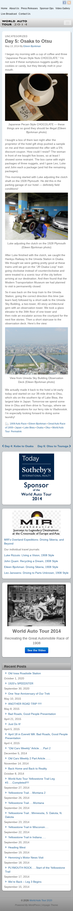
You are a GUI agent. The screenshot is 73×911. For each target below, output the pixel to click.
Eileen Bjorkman (32, 46)
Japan (18, 427)
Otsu (47, 427)
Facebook (64, 2)
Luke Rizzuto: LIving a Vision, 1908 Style (29, 555)
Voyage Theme (50, 905)
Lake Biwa (29, 427)
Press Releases (29, 8)
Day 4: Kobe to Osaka (18, 446)
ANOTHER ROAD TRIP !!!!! (25, 703)
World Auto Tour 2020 (40, 900)
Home (4, 8)
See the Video (36, 650)
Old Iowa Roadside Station (24, 673)
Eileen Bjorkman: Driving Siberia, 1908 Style (31, 566)
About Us (14, 8)
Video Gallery (62, 8)
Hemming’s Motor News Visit (25, 857)
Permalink (16, 431)
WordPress (34, 905)
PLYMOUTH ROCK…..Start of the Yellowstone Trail (35, 869)
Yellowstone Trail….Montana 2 (27, 792)
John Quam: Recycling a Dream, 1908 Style (31, 561)
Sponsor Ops (47, 8)
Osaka (40, 427)
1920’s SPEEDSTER (20, 683)
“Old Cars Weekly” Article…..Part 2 (29, 748)
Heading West (17, 847)
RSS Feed (69, 2)
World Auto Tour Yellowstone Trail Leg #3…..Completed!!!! (30, 780)
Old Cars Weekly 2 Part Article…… (29, 758)
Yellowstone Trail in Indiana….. (27, 837)
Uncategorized (16, 36)
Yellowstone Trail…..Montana (26, 802)
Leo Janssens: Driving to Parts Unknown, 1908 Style (36, 572)
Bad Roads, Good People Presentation (32, 713)
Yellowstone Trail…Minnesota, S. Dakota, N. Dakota (33, 814)
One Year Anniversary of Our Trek (29, 693)
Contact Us (24, 13)
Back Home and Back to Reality (27, 768)
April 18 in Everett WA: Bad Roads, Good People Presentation (36, 736)
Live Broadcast (9, 13)
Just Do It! (14, 724)
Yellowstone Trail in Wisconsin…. (28, 827)
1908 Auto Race (18, 423)
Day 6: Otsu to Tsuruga (53, 446)
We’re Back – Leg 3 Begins (24, 881)
